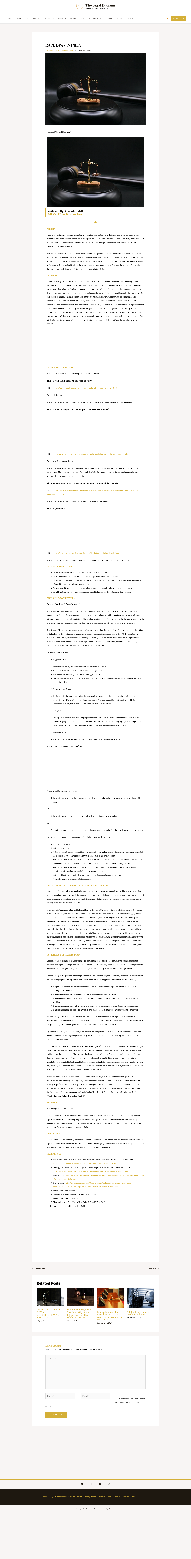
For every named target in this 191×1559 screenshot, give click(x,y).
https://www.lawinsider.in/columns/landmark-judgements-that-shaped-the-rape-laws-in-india (90, 454)
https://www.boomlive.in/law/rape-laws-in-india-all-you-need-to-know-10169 (85, 388)
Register (120, 18)
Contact (110, 18)
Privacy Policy (76, 18)
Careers (48, 18)
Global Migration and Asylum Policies (138, 1313)
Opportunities (33, 18)
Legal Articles (68, 50)
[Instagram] (91, 1484)
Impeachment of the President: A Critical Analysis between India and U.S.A (109, 1315)
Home (9, 18)
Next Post (154, 1268)
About (60, 18)
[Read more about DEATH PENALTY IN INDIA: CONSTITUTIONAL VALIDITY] (50, 1297)
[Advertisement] (95, 347)
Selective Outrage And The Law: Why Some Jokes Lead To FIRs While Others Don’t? (79, 1313)
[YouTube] (100, 1484)
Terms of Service (96, 18)
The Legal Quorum (100, 5)
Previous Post (39, 1268)
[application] (22, 18)
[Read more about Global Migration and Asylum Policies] (140, 1298)
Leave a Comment (53, 50)
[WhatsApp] (109, 1484)
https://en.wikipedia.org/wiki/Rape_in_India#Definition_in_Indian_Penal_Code (86, 553)
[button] (167, 18)
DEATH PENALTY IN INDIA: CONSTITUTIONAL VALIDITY (48, 1313)
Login (130, 18)
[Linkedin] (82, 1484)
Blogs (18, 18)
